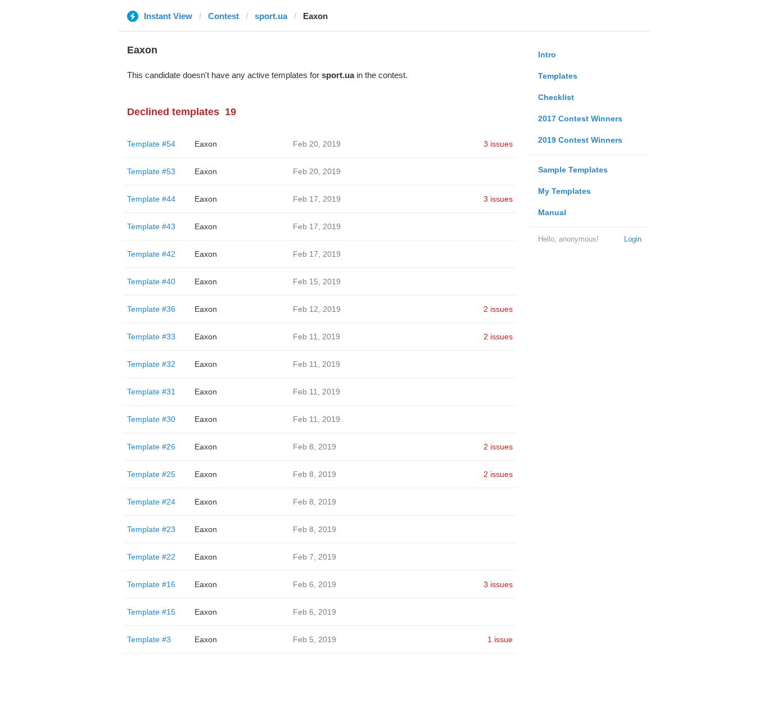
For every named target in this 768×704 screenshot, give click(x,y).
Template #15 (151, 611)
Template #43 (151, 226)
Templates (557, 75)
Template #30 (151, 419)
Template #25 (151, 474)
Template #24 (151, 501)
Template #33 (151, 336)
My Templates (564, 191)
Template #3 (149, 639)
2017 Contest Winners (580, 118)
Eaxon (206, 143)
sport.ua (271, 16)
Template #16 (151, 584)
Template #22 (151, 556)
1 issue (500, 639)
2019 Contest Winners (580, 139)
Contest (223, 16)
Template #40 (151, 281)
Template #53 (151, 171)
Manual (552, 212)
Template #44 (151, 198)
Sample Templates (573, 169)
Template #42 (151, 253)
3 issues (498, 143)
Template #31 (151, 391)
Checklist (556, 97)
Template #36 (151, 309)
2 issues (498, 309)
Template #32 (151, 364)
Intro (547, 54)
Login (632, 239)
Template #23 (151, 529)
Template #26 (151, 446)
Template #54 (151, 143)
